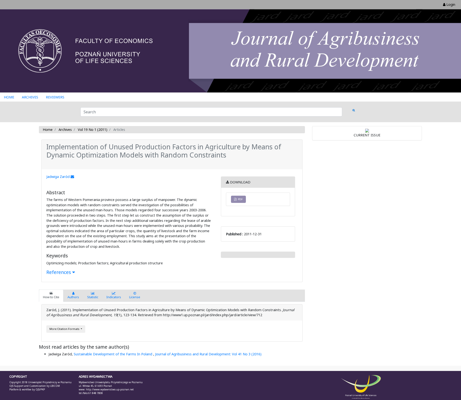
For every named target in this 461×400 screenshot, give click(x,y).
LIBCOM (55, 386)
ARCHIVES (30, 97)
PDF (240, 199)
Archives (65, 129)
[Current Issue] (367, 130)
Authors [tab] (73, 297)
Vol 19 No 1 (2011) (92, 129)
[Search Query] (353, 110)
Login (450, 4)
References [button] (59, 272)
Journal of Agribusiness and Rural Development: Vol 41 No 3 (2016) (208, 354)
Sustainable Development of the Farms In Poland (113, 354)
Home (48, 129)
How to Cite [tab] (51, 297)
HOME (9, 97)
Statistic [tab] (92, 297)
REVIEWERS (55, 97)
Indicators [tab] (113, 297)
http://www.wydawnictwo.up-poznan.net (110, 389)
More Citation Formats (64, 329)
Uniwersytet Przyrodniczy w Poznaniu (50, 382)
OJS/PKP (40, 389)
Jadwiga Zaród (58, 176)
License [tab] (134, 297)
